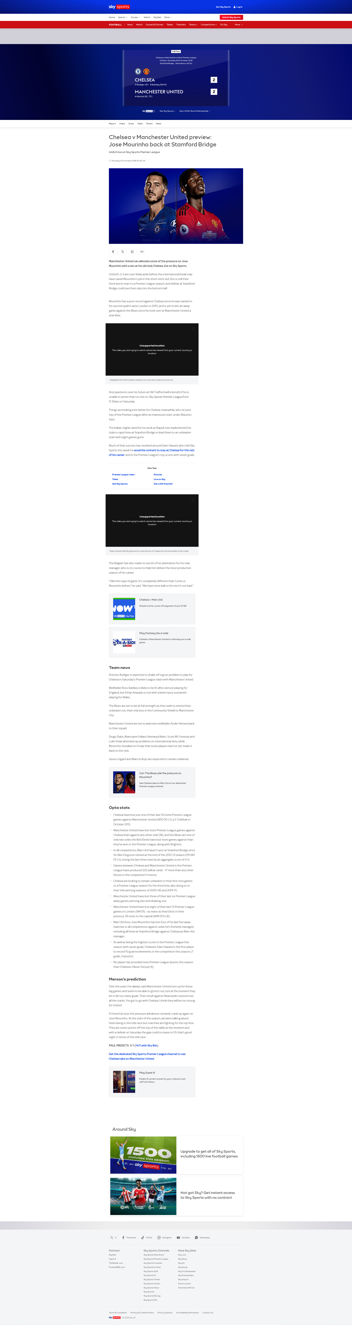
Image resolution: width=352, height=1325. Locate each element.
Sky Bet (157, 17)
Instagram (167, 1238)
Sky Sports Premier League (156, 1259)
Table (140, 124)
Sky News (182, 1259)
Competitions (208, 25)
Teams (192, 25)
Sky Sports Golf (151, 1271)
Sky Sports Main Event (154, 1255)
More (167, 17)
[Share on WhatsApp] (132, 251)
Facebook (131, 1238)
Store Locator (184, 1284)
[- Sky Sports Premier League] (148, 111)
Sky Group (183, 1267)
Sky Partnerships (186, 1275)
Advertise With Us (186, 1288)
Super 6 (112, 1259)
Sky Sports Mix (150, 1300)
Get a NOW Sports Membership (193, 111)
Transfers (181, 25)
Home (112, 17)
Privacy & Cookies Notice (142, 1313)
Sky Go (181, 1263)
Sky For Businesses (187, 1271)
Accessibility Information (187, 1313)
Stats (131, 124)
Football (115, 25)
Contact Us (208, 1313)
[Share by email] (142, 251)
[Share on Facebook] (113, 251)
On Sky (223, 25)
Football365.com (117, 1267)
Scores (134, 17)
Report (112, 124)
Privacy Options (165, 1313)
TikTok (149, 1238)
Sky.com (182, 1255)
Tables (170, 25)
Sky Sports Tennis (152, 1279)
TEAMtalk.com (116, 1263)
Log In (239, 7)
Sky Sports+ (149, 1292)
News (130, 25)
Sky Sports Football (153, 1263)
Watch (147, 17)
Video (122, 124)
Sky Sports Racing (152, 1296)
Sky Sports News (151, 1288)
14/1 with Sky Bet (146, 1045)
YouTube (186, 1238)
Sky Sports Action (152, 1284)
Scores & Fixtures (154, 25)
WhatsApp (205, 1238)
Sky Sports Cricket (152, 1267)
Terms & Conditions (118, 1313)
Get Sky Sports (223, 7)
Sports (121, 17)
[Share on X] (123, 251)
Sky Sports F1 (150, 1275)
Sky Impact (183, 1279)
